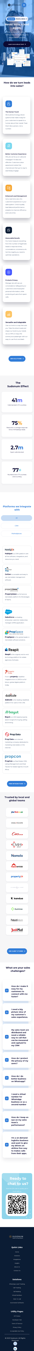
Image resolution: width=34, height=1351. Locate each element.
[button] (24, 5)
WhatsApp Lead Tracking (15, 1000)
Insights (17, 1263)
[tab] (16, 518)
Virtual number (11, 1108)
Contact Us (17, 1270)
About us (17, 1267)
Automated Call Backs (17, 1302)
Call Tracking (17, 1287)
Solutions (17, 1255)
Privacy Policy (17, 1327)
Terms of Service (17, 1323)
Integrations (17, 1259)
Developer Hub (17, 1319)
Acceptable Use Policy (17, 1331)
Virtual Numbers (12, 1049)
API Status (17, 1316)
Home (17, 1252)
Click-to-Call (17, 1299)
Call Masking (10, 1067)
